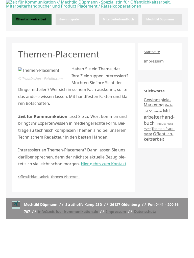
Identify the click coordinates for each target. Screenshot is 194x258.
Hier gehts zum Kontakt (103, 164)
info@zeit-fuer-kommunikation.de (68, 211)
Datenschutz (145, 211)
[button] (16, 204)
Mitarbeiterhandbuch (118, 19)
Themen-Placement (65, 176)
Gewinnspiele (69, 19)
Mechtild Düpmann (160, 19)
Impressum (154, 60)
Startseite (152, 51)
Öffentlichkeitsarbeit (31, 19)
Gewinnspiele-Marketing (157, 102)
